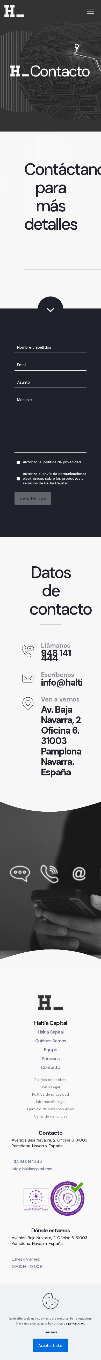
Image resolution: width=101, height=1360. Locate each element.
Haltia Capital (50, 1032)
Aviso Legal (50, 1087)
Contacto (50, 1067)
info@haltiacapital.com (32, 1169)
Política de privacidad (50, 1094)
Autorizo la (52, 462)
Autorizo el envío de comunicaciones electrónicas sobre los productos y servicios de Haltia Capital (54, 478)
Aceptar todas (50, 1345)
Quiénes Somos (50, 1041)
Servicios (51, 1058)
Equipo (50, 1050)
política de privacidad (62, 462)
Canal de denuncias (50, 1116)
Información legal (50, 1101)
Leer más (50, 1332)
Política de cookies (50, 1079)
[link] (50, 1199)
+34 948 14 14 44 (27, 1161)
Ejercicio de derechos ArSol (50, 1109)
